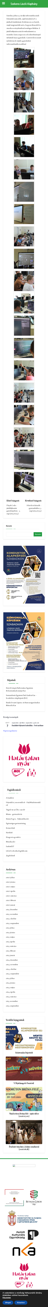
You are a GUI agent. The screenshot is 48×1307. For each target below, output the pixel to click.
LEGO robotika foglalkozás (16, 851)
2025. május (10, 937)
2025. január (10, 955)
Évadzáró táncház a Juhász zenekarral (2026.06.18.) (24, 1148)
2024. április (10, 992)
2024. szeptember (12, 973)
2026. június (10, 882)
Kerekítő (9, 832)
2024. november (12, 964)
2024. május (10, 987)
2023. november (12, 1001)
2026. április (10, 891)
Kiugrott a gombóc (13, 837)
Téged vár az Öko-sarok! (15, 809)
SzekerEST (10, 846)
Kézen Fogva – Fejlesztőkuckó (17, 819)
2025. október (11, 918)
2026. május (10, 886)
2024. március (11, 996)
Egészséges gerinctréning (16, 823)
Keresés (9, 526)
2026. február (11, 900)
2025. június (10, 932)
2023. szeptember (12, 1006)
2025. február (11, 951)
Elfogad (8, 1303)
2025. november (12, 914)
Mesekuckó (10, 841)
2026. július (10, 877)
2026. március (11, 896)
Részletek (7, 1298)
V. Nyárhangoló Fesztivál (24, 1083)
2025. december (12, 909)
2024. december (12, 960)
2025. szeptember (12, 923)
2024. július (10, 978)
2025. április (10, 941)
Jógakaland (10, 855)
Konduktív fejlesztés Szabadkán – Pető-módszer (27, 725)
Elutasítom (21, 1303)
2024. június (10, 983)
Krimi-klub (10, 828)
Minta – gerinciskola (14, 814)
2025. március (11, 946)
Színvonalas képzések (24, 1052)
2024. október (11, 969)
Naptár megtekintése (10, 731)
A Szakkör (10, 798)
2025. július (10, 928)
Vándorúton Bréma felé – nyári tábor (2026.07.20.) (24, 1114)
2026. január (10, 905)
